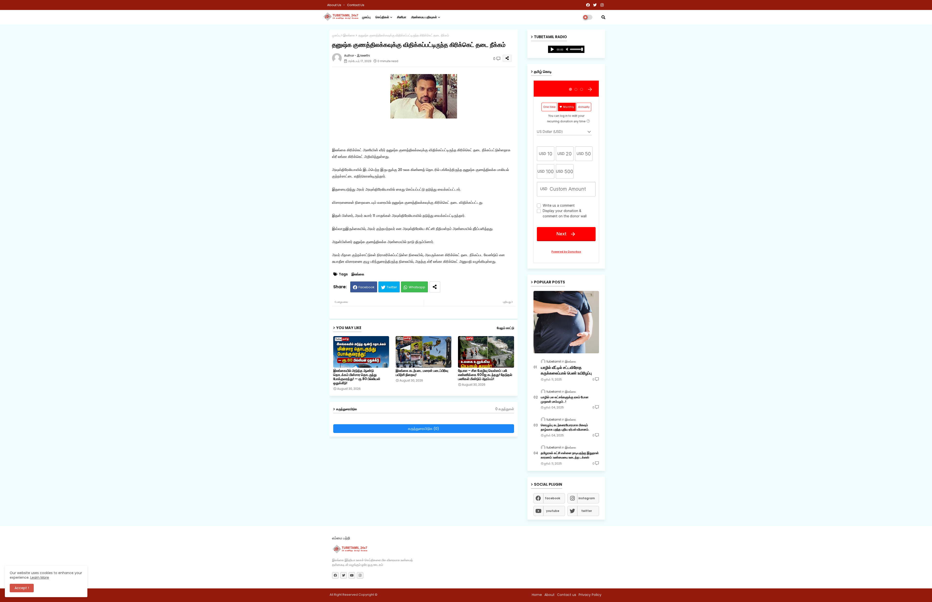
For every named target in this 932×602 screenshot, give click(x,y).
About (549, 594)
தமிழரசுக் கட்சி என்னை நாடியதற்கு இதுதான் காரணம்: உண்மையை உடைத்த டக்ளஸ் (570, 455)
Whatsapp (417, 287)
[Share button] (434, 286)
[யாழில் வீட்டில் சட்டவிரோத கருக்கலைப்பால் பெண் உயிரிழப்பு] (566, 322)
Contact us (355, 5)
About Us (334, 5)
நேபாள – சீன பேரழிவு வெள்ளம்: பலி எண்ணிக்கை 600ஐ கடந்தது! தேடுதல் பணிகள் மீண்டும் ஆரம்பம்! (485, 375)
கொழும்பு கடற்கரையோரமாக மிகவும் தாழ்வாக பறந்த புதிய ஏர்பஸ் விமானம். (565, 427)
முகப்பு (366, 17)
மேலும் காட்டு (505, 328)
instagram (586, 498)
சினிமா (401, 17)
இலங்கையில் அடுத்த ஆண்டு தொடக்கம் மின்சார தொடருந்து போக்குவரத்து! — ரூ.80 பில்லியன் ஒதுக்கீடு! (356, 377)
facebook (552, 498)
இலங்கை (349, 35)
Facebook (366, 287)
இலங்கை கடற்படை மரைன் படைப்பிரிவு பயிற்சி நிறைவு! (422, 373)
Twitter (392, 287)
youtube (552, 511)
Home (537, 594)
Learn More (39, 577)
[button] (603, 17)
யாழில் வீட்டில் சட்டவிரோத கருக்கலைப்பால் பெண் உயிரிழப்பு (566, 370)
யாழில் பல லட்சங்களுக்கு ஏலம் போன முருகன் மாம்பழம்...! (565, 399)
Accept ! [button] (22, 587)
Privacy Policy (590, 594)
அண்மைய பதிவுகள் (424, 17)
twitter (586, 511)
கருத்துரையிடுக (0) (423, 428)
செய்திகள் (382, 17)
